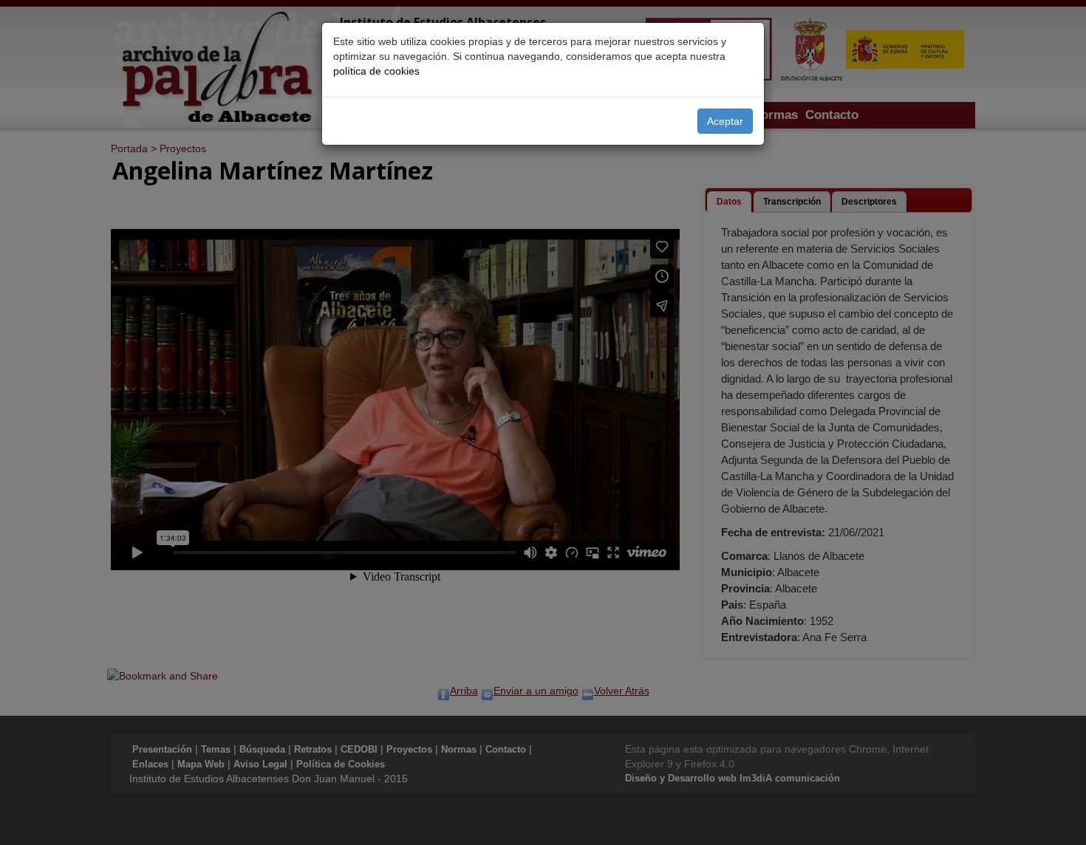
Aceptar (725, 121)
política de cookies (376, 71)
